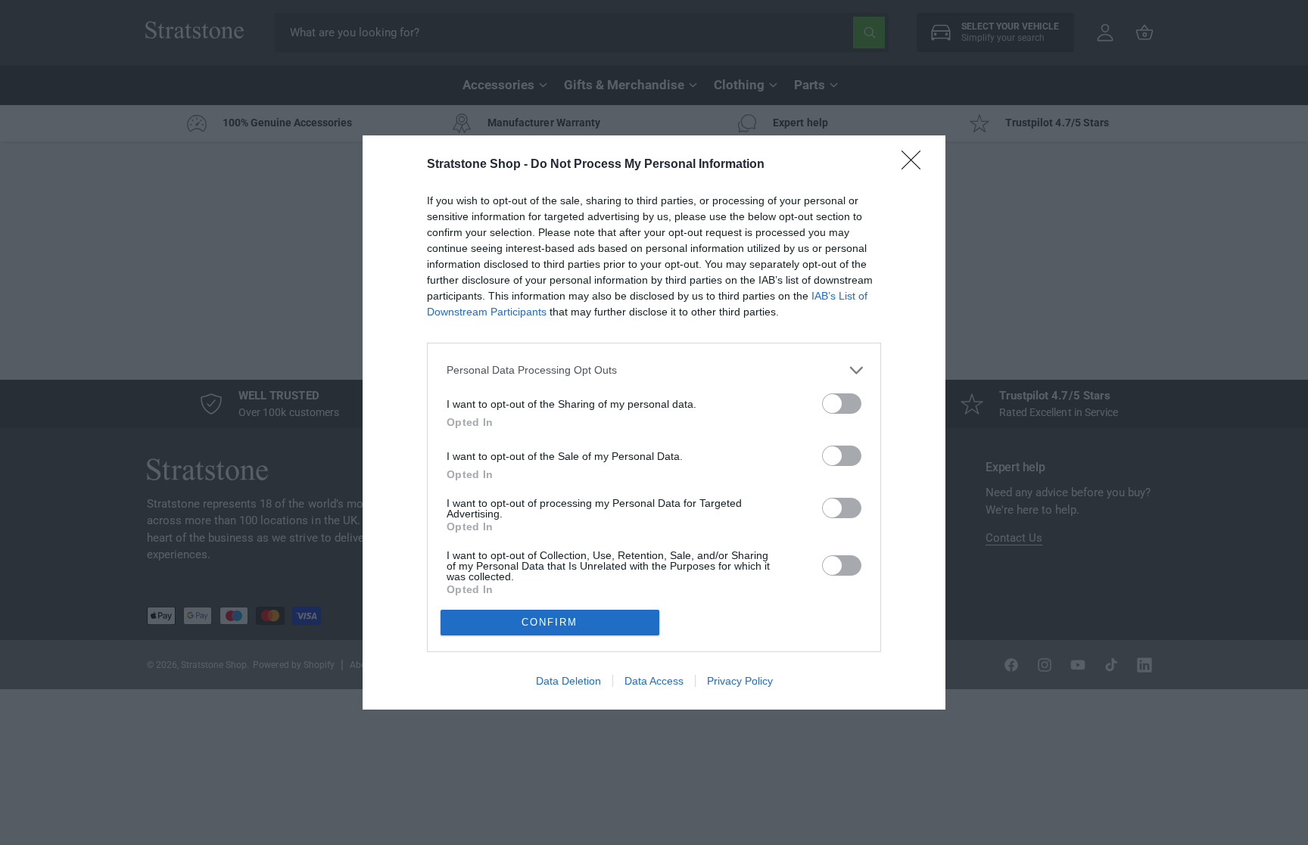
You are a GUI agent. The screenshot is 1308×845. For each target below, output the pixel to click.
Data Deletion (568, 681)
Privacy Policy (740, 681)
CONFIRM (550, 622)
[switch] (841, 403)
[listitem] (654, 370)
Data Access (654, 681)
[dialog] (654, 422)
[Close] (916, 165)
